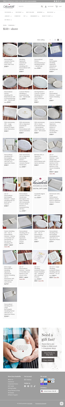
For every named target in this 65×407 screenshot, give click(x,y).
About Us (10, 379)
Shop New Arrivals (14, 356)
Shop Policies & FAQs (14, 390)
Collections (11, 25)
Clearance (11, 382)
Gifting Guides (12, 388)
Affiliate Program (13, 395)
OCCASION (8, 12)
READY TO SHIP (46, 16)
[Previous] (53, 368)
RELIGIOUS (50, 12)
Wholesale (11, 393)
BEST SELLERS (30, 12)
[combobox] (30, 6)
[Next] (57, 368)
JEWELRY (7, 16)
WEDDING (40, 12)
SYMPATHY (18, 16)
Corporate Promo (13, 384)
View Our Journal (14, 362)
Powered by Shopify (40, 403)
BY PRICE (7, 19)
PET (25, 16)
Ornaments (34, 16)
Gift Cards (11, 386)
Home (5, 25)
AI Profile (30, 403)
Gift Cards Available (30, 1)
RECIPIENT (19, 12)
